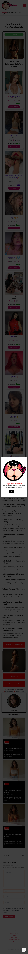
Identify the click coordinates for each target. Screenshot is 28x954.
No (17, 491)
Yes (12, 491)
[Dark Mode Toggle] (24, 950)
